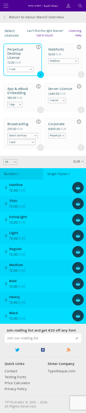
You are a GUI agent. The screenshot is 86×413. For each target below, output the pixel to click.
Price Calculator (17, 383)
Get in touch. (45, 35)
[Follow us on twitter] (17, 350)
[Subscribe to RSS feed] (68, 350)
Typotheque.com (61, 371)
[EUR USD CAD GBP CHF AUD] (78, 161)
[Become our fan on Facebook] (43, 350)
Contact (11, 371)
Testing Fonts (15, 377)
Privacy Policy (16, 389)
